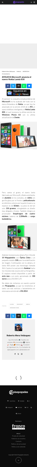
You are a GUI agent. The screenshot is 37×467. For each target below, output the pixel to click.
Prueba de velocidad (18, 436)
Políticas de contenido (18, 447)
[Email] (18, 86)
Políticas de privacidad (18, 444)
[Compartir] (7, 86)
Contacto (18, 441)
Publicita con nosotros (19, 438)
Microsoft (20, 304)
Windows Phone (15, 307)
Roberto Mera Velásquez (8, 71)
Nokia (28, 304)
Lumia (12, 304)
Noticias (19, 71)
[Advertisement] (18, 26)
